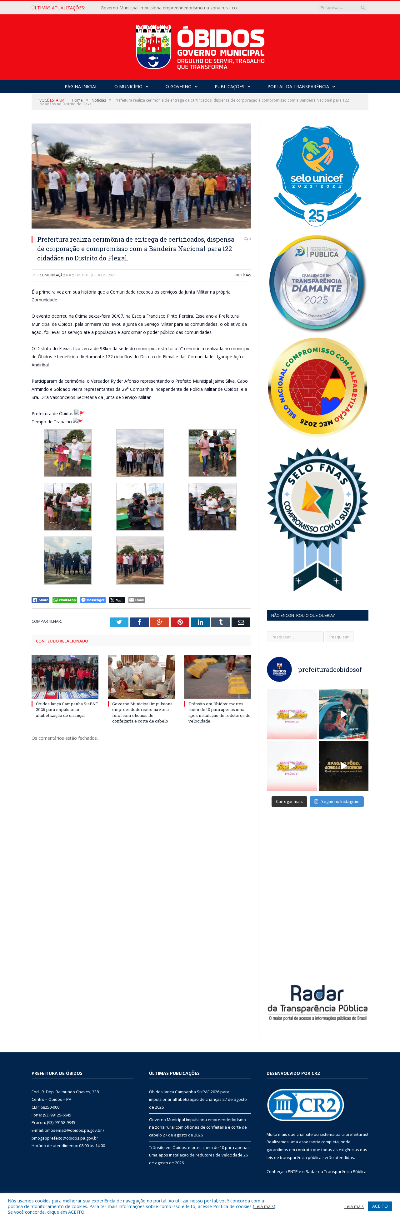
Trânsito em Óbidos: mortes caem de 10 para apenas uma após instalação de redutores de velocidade (219, 712)
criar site (305, 1134)
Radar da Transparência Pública (336, 1171)
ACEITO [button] (380, 1206)
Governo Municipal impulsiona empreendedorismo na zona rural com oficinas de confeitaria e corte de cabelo (172, 8)
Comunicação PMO (57, 275)
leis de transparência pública (294, 1157)
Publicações (229, 86)
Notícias (243, 275)
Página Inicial (81, 86)
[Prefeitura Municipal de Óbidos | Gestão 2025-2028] (200, 45)
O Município (128, 86)
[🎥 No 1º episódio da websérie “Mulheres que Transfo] (292, 766)
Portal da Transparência (298, 86)
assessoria (309, 1142)
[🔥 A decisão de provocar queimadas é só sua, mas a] (344, 766)
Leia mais (264, 1206)
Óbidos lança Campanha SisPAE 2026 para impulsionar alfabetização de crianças (67, 709)
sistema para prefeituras (343, 1134)
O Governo (179, 86)
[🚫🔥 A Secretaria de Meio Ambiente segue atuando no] (344, 714)
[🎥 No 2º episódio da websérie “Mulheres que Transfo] (292, 714)
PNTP (293, 1171)
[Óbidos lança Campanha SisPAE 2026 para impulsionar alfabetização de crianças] (65, 677)
